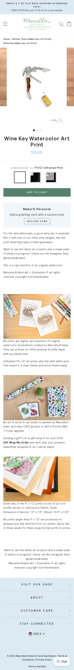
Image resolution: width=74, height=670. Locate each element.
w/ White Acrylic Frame (51, 177)
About (37, 597)
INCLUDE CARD (37, 221)
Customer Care (37, 610)
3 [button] (41, 131)
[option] (37, 7)
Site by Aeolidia (37, 666)
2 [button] (38, 131)
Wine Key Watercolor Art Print (20, 43)
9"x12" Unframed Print (19, 177)
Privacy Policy (44, 659)
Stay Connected (37, 623)
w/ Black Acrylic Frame (35, 177)
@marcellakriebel (37, 559)
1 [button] (34, 130)
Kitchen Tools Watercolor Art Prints (31, 39)
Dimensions (37, 167)
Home (6, 39)
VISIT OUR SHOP (37, 584)
